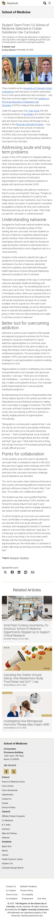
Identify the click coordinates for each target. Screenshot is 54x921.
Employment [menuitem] (27, 899)
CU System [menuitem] (11, 890)
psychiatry (29, 114)
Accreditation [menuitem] (12, 899)
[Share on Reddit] (25, 572)
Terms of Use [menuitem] (12, 894)
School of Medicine (16, 12)
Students (24, 558)
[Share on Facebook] (12, 572)
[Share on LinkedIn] (19, 572)
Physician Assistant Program (30, 124)
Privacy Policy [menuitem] (26, 890)
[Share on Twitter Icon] (5, 572)
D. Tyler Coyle (32, 110)
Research (14, 558)
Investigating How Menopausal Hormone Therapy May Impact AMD (26, 722)
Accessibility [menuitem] (27, 894)
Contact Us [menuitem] (11, 886)
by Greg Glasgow (9, 50)
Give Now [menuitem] (41, 899)
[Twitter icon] (14, 771)
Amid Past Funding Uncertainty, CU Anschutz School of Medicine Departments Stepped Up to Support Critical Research (27, 630)
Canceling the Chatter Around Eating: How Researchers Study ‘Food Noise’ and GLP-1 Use (23, 678)
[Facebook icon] (7, 771)
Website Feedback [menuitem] (28, 886)
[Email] (32, 572)
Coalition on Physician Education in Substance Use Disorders (25, 102)
